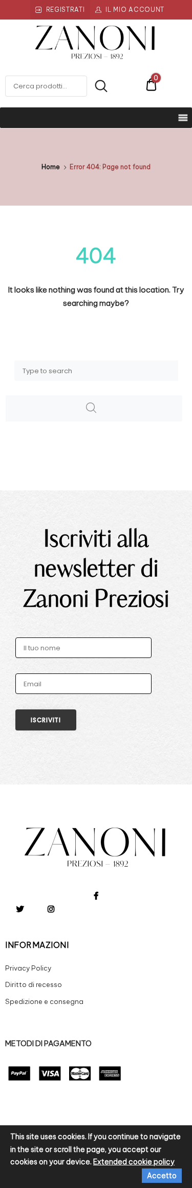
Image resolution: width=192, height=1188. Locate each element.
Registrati (65, 9)
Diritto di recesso (33, 984)
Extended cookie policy (134, 1161)
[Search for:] (96, 370)
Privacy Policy (28, 968)
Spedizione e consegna (44, 1001)
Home (50, 167)
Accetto (162, 1175)
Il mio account (134, 9)
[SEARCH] (94, 408)
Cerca (98, 86)
